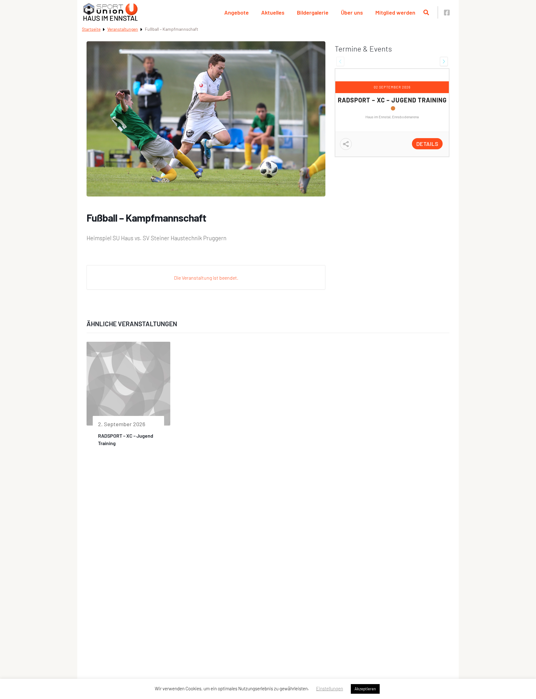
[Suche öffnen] (426, 12)
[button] (340, 61)
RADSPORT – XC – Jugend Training (392, 100)
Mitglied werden (395, 12)
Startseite (91, 29)
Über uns (352, 12)
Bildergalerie (312, 12)
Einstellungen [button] (329, 688)
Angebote (236, 12)
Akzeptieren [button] (365, 688)
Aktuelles (272, 12)
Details (427, 143)
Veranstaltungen (122, 29)
